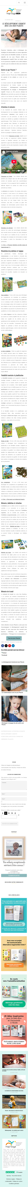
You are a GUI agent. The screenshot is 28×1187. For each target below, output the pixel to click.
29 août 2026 (14, 1072)
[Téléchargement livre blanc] (14, 915)
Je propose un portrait (14, 875)
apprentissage (6, 731)
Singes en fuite (5, 441)
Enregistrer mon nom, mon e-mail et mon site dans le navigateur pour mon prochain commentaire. (13, 805)
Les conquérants (5, 482)
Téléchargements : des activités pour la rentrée (14, 1130)
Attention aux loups (15, 526)
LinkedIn (16, 887)
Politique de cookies (17, 1181)
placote (10, 739)
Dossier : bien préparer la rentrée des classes (14, 1110)
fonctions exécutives (9, 736)
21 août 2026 (14, 1092)
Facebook (3, 887)
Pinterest (12, 887)
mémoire (4, 739)
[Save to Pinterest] (9, 645)
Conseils (18, 20)
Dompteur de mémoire (7, 228)
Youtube (20, 887)
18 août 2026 (14, 1112)
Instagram (7, 887)
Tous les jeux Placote (14, 638)
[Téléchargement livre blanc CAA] (14, 953)
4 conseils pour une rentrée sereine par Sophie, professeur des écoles (13, 1070)
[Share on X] (6, 645)
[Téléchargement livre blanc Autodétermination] (14, 991)
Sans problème (5, 295)
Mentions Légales (10, 1179)
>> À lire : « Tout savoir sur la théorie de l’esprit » (13, 499)
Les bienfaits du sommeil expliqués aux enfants (14, 1090)
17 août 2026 (14, 1132)
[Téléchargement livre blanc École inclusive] (14, 1030)
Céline (14, 762)
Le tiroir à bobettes (5, 351)
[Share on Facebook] (2, 645)
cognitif (22, 731)
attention (15, 731)
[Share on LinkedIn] (13, 645)
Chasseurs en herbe (14, 136)
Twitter (24, 887)
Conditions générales (14, 1183)
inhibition (20, 736)
